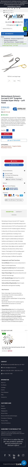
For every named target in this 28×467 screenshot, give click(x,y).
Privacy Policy (4, 420)
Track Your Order (8, 10)
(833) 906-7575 (15, 165)
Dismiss (18, 6)
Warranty (3, 408)
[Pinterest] (20, 8)
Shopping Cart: (15, 25)
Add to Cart (7, 137)
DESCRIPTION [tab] (9, 211)
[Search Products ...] (25, 29)
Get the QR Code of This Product (14, 200)
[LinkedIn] (13, 8)
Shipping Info (4, 411)
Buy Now (7, 134)
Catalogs (3, 387)
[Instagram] (18, 8)
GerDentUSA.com (11, 6)
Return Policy (4, 413)
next (27, 330)
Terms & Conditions (6, 423)
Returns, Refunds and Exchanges (9, 415)
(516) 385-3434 (10, 370)
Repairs (3, 406)
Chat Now (14, 161)
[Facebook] (8, 8)
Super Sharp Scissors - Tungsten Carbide (11, 146)
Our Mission (3, 385)
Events (3, 390)
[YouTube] (15, 8)
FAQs (2, 394)
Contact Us (4, 397)
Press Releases (4, 392)
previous (25, 330)
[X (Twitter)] (10, 8)
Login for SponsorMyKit (14, 140)
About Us (3, 382)
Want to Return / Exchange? (15, 179)
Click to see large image (14, 76)
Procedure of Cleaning (6, 418)
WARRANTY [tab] (19, 211)
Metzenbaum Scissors (6, 147)
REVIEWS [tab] (14, 215)
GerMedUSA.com (24, 3)
